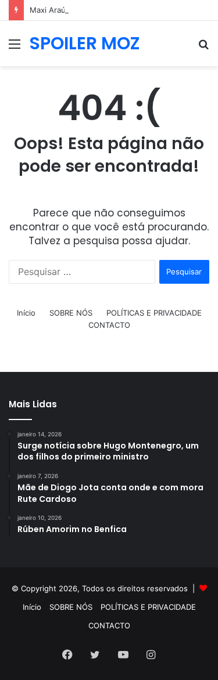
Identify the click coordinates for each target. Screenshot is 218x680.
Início (26, 312)
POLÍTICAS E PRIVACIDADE (154, 312)
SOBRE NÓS (70, 312)
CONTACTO (109, 325)
